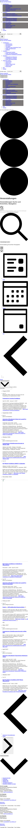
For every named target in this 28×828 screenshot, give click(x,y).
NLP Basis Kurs (8, 5)
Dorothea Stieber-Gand (10, 25)
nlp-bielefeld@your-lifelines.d (9, 800)
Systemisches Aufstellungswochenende (13, 15)
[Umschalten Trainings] (22, 94)
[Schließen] (2, 37)
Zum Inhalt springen (4, 0)
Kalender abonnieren (4, 755)
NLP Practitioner (8, 6)
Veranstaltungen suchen (5, 241)
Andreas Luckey (8, 26)
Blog (4, 29)
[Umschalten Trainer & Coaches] (22, 99)
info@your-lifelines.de (8, 792)
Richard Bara (8, 27)
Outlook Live (5, 781)
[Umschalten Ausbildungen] (22, 79)
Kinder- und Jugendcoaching (11, 14)
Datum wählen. (13, 387)
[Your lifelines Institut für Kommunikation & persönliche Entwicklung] (10, 1)
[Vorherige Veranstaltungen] (15, 376)
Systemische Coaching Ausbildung (11, 398)
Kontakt (4, 30)
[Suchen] (0, 32)
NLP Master (7, 7)
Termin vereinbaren (4, 39)
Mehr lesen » (15, 410)
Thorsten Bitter (8, 23)
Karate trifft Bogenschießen (11, 20)
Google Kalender (6, 778)
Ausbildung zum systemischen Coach (13, 8)
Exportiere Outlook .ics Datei (9, 783)
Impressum (2, 802)
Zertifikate (7, 11)
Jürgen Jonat (8, 24)
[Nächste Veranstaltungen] (3, 377)
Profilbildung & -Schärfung (11, 19)
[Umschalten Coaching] (22, 88)
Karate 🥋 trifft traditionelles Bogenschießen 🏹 (14, 607)
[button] (7, 12)
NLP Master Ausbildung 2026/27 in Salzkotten (14, 463)
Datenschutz (2, 803)
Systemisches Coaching (10, 13)
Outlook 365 (5, 780)
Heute (1, 379)
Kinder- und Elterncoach (10, 9)
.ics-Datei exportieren (7, 782)
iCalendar (5, 779)
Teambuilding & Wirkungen (11, 18)
